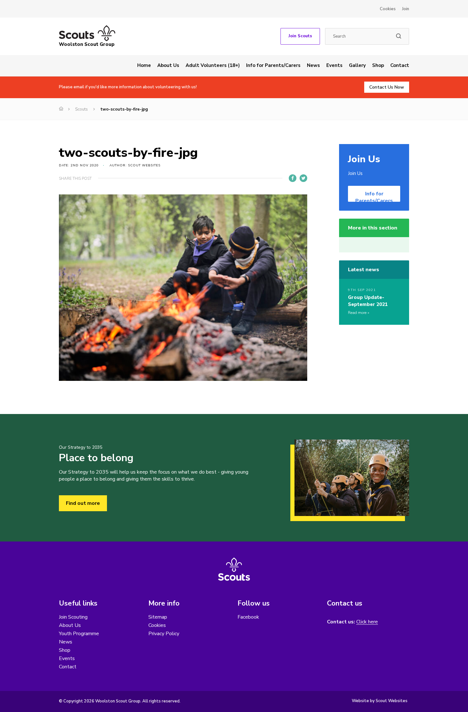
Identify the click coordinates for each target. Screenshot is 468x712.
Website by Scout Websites (380, 701)
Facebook (248, 617)
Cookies (388, 9)
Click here (367, 622)
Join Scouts (300, 36)
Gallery (357, 65)
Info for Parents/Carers (273, 65)
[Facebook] (292, 178)
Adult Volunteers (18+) (213, 65)
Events (334, 65)
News (313, 65)
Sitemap (157, 617)
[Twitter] (303, 178)
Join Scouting (73, 617)
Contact (399, 65)
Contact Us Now (386, 87)
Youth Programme (79, 633)
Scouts (81, 109)
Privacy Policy (163, 633)
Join (405, 9)
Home (144, 65)
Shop (378, 65)
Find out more (83, 503)
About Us (168, 65)
